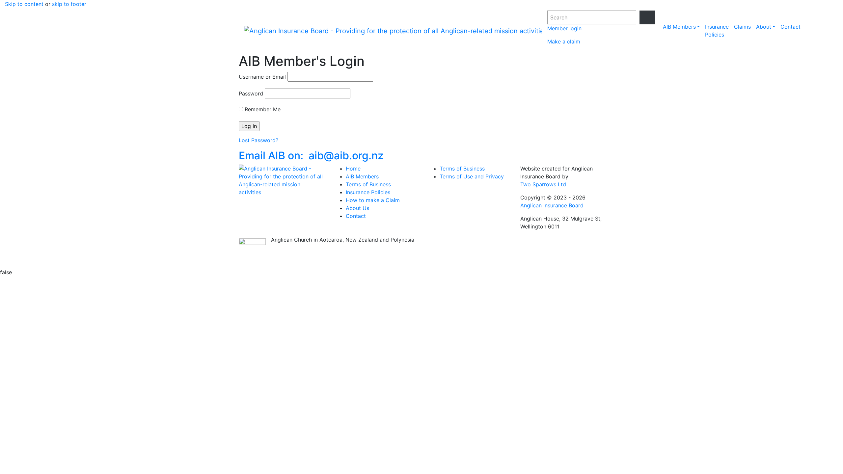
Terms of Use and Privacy (472, 176)
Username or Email (262, 76)
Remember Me (262, 109)
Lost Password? (258, 140)
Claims (742, 26)
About (763, 26)
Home (353, 168)
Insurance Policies (717, 30)
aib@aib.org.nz (311, 155)
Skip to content (24, 4)
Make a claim (563, 41)
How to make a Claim (373, 200)
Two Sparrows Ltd (543, 184)
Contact (790, 26)
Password (251, 93)
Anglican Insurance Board (552, 205)
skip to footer (69, 4)
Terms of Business (368, 184)
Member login (564, 28)
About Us (357, 208)
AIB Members (679, 26)
